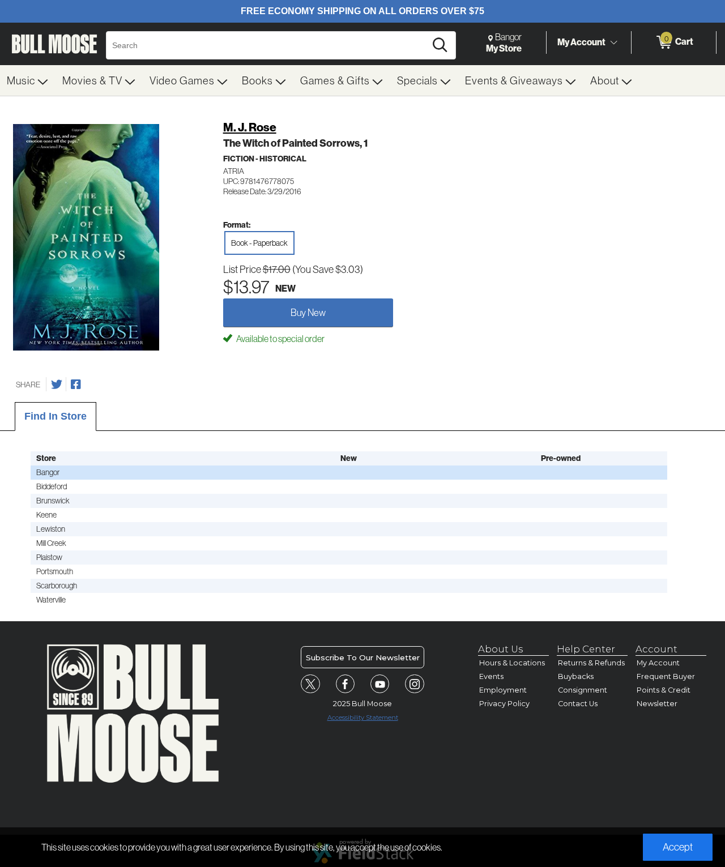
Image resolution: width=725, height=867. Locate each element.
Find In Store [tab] (55, 416)
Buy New (308, 312)
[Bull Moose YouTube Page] (380, 684)
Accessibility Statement (362, 717)
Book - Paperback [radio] (259, 243)
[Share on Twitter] (56, 384)
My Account (581, 42)
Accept (678, 846)
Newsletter (657, 703)
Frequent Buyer (666, 676)
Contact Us (578, 703)
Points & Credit (663, 690)
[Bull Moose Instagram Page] (414, 684)
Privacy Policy (504, 703)
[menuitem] (28, 80)
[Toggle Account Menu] (613, 42)
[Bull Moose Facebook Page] (345, 684)
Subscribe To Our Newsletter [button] (363, 657)
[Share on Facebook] (76, 384)
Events (491, 676)
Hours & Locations (512, 663)
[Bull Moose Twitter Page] (310, 684)
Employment (503, 690)
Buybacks (576, 676)
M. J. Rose (249, 127)
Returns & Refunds (591, 663)
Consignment (582, 690)
